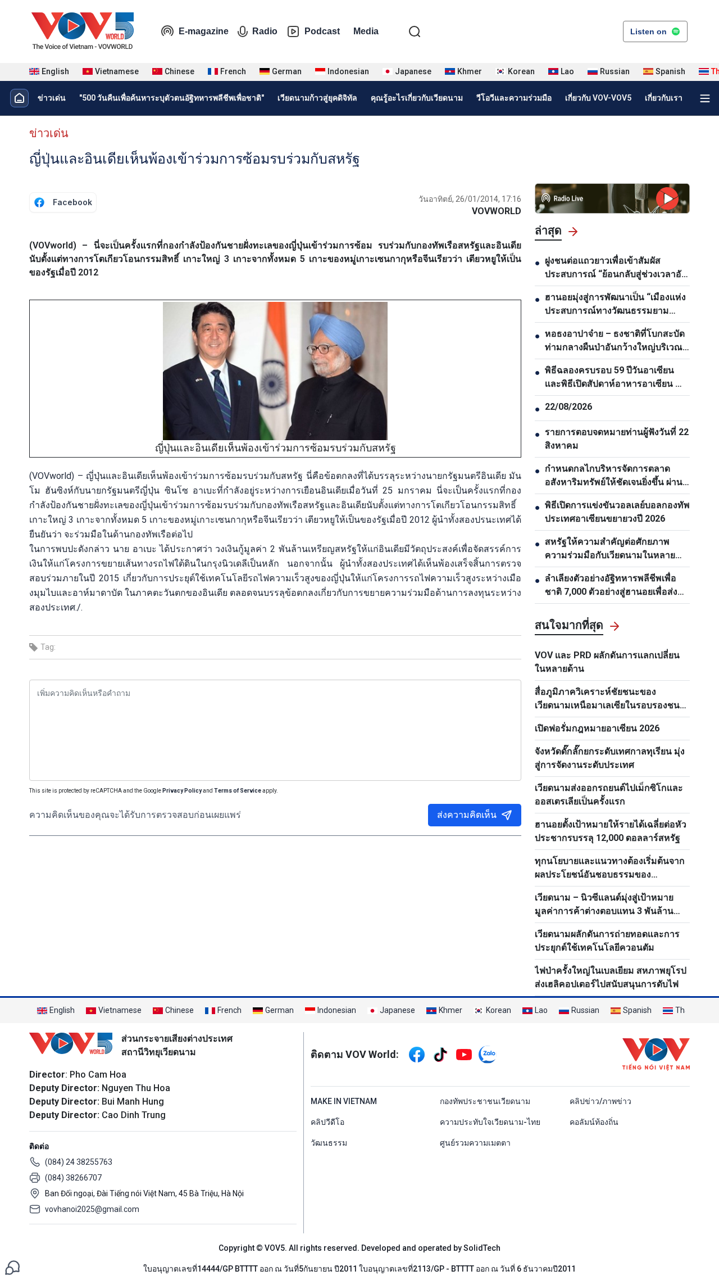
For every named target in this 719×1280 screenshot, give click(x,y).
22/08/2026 (568, 406)
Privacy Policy (182, 791)
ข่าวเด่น (52, 97)
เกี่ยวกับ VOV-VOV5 (598, 97)
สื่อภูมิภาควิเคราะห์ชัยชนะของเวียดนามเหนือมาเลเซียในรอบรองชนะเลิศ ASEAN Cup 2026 (610, 699)
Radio (264, 31)
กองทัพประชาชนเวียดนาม (485, 1101)
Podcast (322, 31)
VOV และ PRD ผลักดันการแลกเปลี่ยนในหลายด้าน (607, 662)
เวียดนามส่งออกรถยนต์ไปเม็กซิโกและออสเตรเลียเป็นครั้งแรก (609, 795)
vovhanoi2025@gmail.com (92, 1209)
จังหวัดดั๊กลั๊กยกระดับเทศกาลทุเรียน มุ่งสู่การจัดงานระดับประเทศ (610, 758)
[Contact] (12, 1266)
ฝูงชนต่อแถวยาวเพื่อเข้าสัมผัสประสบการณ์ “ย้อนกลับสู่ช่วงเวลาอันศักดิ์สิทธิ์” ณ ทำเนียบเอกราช (616, 268)
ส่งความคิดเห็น (467, 814)
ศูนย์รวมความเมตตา (475, 1142)
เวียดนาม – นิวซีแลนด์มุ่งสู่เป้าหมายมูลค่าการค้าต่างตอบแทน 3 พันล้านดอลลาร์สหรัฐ (604, 905)
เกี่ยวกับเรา (663, 97)
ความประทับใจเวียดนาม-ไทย (490, 1122)
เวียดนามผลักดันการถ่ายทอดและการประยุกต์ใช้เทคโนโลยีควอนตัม (607, 941)
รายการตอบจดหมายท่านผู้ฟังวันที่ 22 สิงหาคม (617, 439)
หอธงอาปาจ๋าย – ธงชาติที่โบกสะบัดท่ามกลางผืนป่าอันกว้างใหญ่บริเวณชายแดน (615, 341)
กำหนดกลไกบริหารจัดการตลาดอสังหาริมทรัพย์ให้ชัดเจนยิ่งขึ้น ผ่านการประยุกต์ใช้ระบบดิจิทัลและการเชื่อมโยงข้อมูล (613, 476)
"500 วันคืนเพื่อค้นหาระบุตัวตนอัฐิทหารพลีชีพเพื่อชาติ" (171, 97)
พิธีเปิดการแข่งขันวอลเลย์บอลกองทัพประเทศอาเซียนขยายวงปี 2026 (617, 512)
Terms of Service (237, 791)
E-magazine (204, 31)
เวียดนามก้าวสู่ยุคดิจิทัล (317, 97)
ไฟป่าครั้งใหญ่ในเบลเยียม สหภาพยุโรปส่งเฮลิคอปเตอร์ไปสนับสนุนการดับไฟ (610, 977)
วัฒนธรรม (329, 1142)
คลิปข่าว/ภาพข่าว (600, 1101)
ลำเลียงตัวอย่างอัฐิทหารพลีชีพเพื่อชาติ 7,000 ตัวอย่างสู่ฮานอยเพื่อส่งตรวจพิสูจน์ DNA (611, 586)
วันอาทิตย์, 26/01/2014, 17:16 (469, 199)
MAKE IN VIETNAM (344, 1101)
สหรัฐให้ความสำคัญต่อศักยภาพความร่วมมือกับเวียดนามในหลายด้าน (610, 549)
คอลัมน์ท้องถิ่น (594, 1122)
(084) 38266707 (73, 1177)
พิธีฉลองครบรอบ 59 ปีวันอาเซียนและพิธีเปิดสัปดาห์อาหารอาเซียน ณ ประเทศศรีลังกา (614, 378)
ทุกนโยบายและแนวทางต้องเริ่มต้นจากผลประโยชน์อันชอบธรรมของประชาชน (610, 868)
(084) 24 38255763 (78, 1161)
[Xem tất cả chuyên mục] (705, 98)
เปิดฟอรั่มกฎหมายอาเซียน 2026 (597, 728)
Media (366, 31)
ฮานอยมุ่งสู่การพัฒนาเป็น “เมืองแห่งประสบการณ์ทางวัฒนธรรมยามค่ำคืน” (615, 305)
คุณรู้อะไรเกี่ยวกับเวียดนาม (417, 97)
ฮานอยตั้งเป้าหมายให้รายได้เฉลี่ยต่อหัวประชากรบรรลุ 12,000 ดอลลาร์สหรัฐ (610, 831)
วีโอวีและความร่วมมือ (514, 97)
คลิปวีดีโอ (327, 1122)
